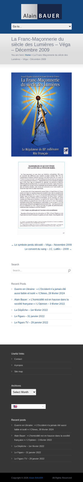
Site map (18, 371)
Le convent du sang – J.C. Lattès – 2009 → (48, 249)
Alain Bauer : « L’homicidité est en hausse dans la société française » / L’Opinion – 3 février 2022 (41, 301)
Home (28, 55)
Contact (18, 359)
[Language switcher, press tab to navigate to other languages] (28, 406)
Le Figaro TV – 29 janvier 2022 (31, 322)
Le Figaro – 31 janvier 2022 (29, 316)
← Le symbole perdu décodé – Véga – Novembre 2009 (41, 244)
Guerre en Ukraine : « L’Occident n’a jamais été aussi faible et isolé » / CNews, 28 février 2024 (40, 291)
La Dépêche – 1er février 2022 (31, 310)
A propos (18, 365)
